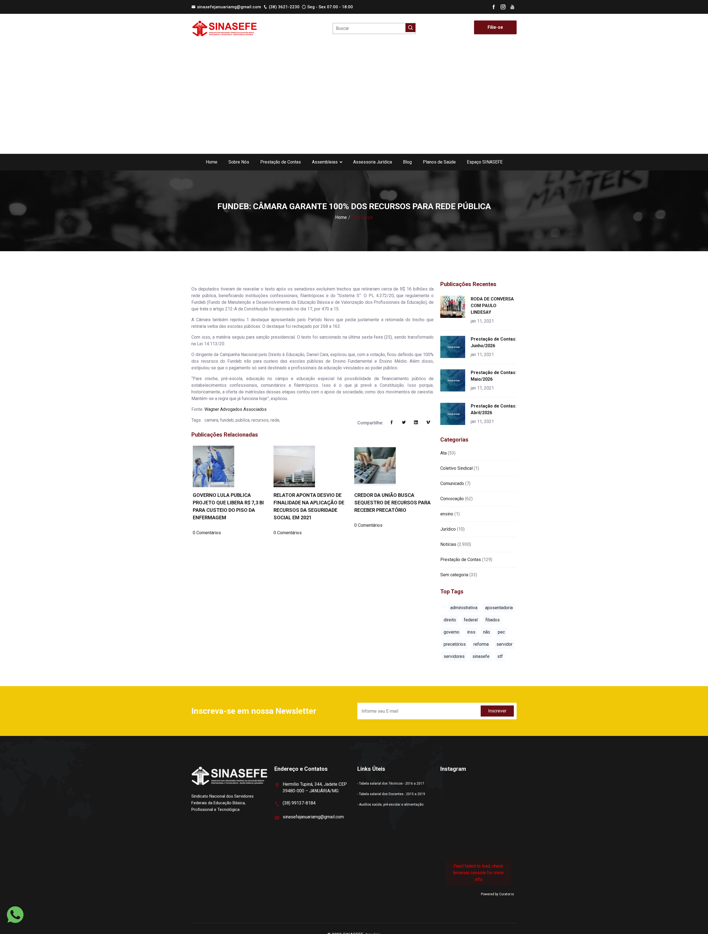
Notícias (448, 544)
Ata (443, 453)
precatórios (455, 644)
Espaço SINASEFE (485, 162)
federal (471, 619)
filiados (492, 619)
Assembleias (325, 162)
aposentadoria (499, 607)
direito (450, 619)
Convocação (452, 498)
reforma (481, 644)
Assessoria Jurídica (372, 162)
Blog (407, 162)
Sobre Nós (238, 162)
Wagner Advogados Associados (235, 409)
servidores (454, 656)
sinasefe (481, 656)
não (486, 632)
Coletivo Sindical (456, 468)
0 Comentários (207, 532)
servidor (504, 644)
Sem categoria (454, 574)
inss (471, 632)
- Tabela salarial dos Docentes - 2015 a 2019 (391, 794)
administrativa (463, 607)
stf (500, 656)
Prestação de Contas (280, 162)
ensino (446, 514)
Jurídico (448, 529)
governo (451, 632)
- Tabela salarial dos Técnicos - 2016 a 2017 (390, 783)
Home (211, 162)
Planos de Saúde (439, 162)
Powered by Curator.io (497, 894)
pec (501, 632)
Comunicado (452, 483)
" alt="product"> (453, 307)
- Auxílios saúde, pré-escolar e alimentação (390, 804)
